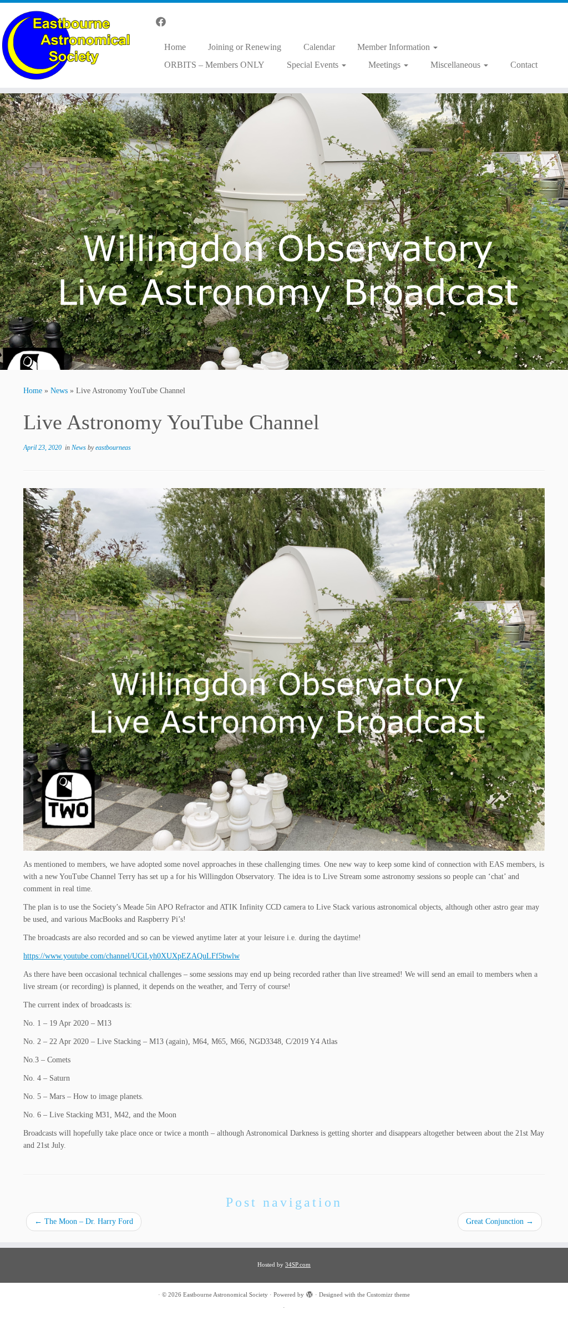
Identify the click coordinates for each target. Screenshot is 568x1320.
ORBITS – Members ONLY (214, 64)
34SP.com (298, 1264)
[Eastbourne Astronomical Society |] (66, 45)
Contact (523, 64)
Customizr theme (388, 1294)
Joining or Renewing (244, 47)
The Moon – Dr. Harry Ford (83, 1221)
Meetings (385, 64)
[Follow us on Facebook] (164, 22)
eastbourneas (113, 447)
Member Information (394, 47)
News (59, 391)
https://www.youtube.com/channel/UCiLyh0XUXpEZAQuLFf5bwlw (131, 956)
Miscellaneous (456, 64)
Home (175, 47)
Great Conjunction (500, 1221)
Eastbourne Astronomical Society (225, 1294)
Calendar (319, 47)
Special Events (314, 64)
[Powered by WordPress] (309, 1293)
